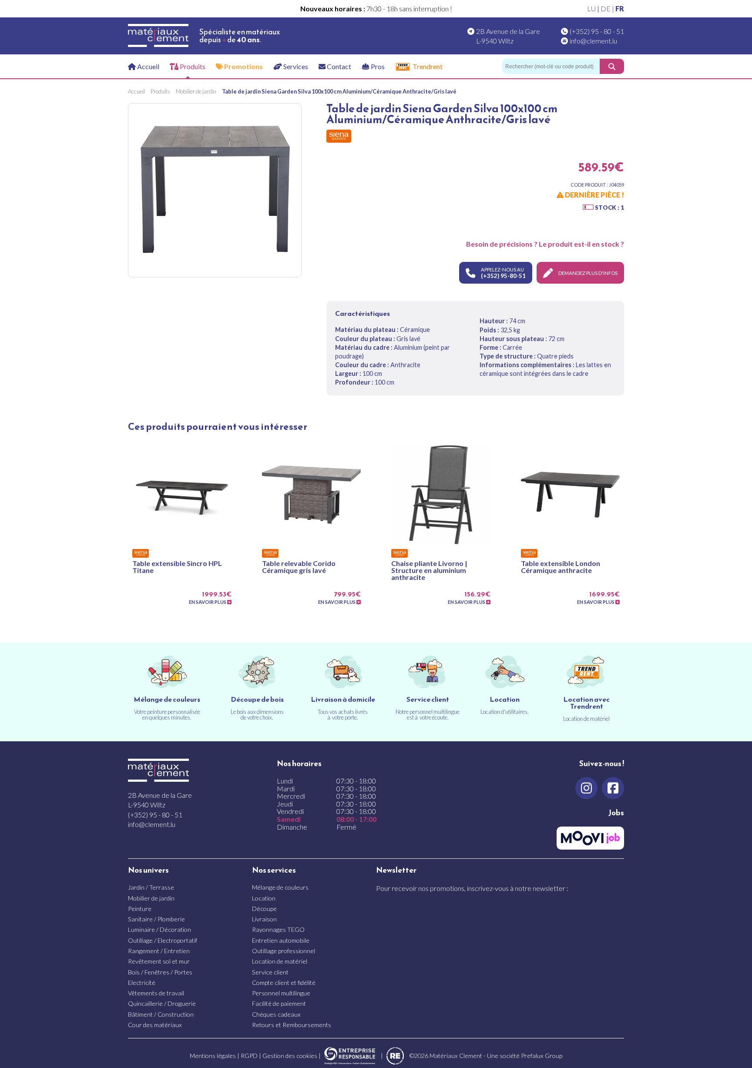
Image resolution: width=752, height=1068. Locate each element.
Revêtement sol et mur (159, 961)
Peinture (139, 908)
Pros (377, 66)
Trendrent (428, 66)
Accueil (147, 66)
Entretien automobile (280, 940)
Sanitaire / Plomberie (156, 919)
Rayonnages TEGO (278, 929)
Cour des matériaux (155, 1024)
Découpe (264, 908)
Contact (338, 66)
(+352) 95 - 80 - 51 (597, 31)
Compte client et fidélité (284, 982)
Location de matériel (279, 961)
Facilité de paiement (279, 1003)
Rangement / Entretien (159, 950)
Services (295, 66)
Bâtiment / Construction (161, 1014)
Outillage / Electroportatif (162, 940)
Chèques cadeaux (276, 1014)
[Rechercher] (612, 66)
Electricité (141, 982)
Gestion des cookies (289, 1055)
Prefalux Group (541, 1055)
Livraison (264, 919)
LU (591, 8)
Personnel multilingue (281, 993)
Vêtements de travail (156, 993)
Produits (191, 66)
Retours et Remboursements (291, 1024)
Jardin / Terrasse (151, 887)
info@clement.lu (593, 41)
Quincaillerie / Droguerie (162, 1003)
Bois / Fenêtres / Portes (160, 972)
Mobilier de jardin (151, 898)
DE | (608, 8)
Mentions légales (213, 1055)
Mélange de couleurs (280, 887)
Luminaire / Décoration (159, 929)
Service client (270, 972)
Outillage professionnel (283, 950)
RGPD (249, 1055)
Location (263, 898)
